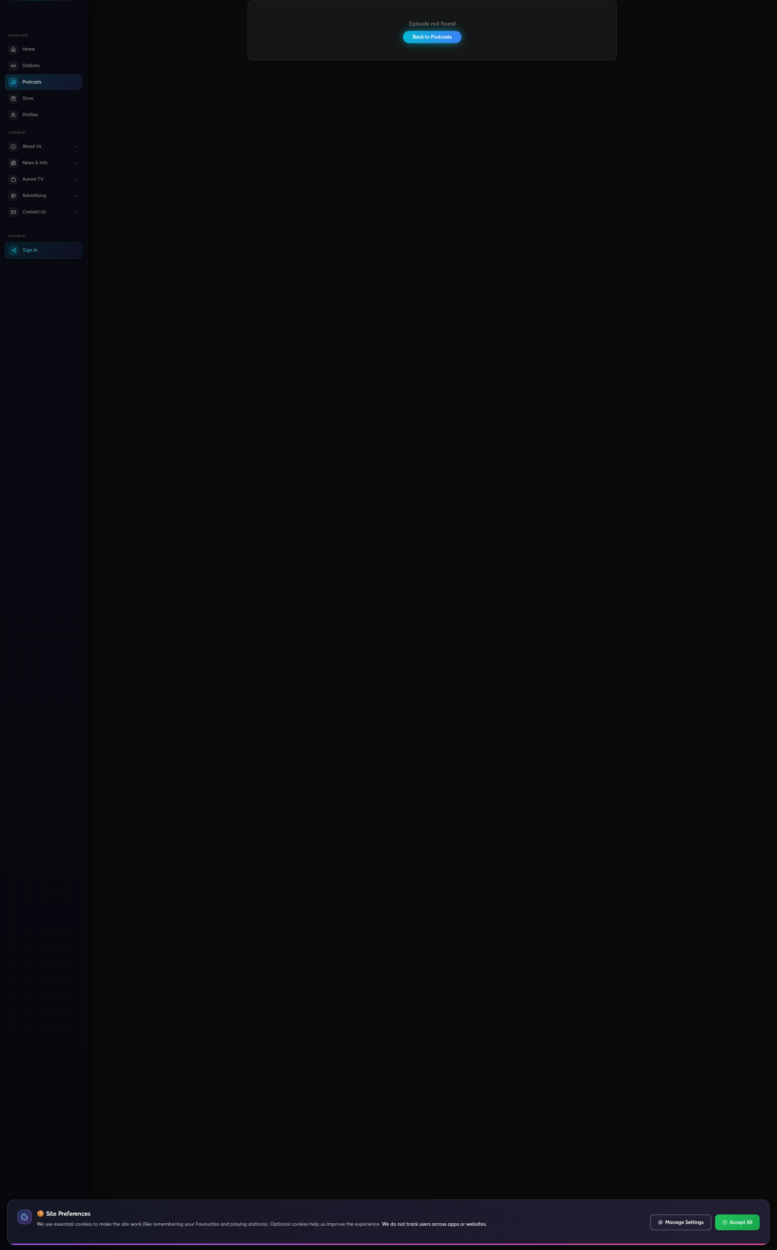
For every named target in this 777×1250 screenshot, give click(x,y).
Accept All (741, 1222)
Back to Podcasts (432, 37)
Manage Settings (684, 1222)
